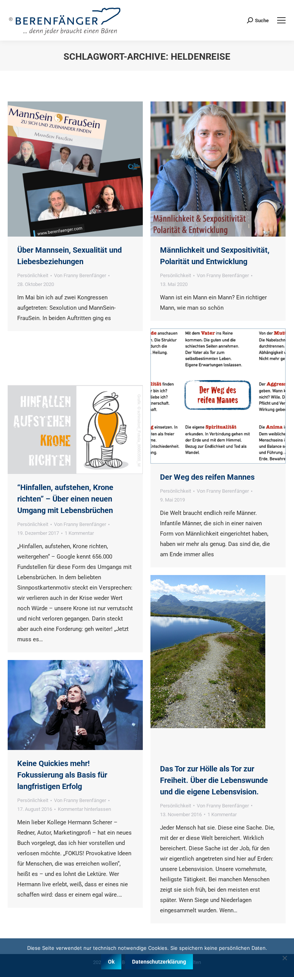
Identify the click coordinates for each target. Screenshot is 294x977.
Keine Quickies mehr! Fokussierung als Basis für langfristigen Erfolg (62, 775)
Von (80, 275)
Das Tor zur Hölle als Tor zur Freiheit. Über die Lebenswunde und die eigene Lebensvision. (214, 780)
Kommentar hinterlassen (84, 809)
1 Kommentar (79, 533)
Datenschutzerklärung (159, 962)
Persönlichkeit (32, 275)
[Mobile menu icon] (281, 20)
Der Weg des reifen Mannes (207, 477)
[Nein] (284, 958)
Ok (111, 962)
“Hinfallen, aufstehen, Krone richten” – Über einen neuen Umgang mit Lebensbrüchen (65, 499)
